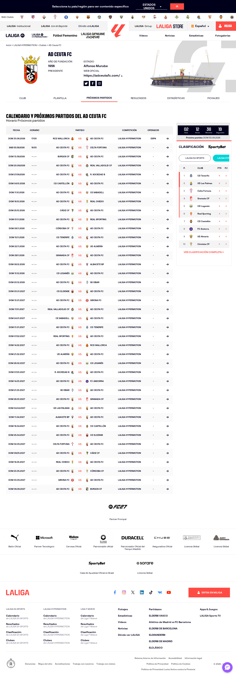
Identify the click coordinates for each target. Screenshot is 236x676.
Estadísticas (196, 35)
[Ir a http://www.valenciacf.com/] (221, 17)
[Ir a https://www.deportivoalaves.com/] (66, 17)
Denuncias (30, 664)
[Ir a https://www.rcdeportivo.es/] (154, 17)
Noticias (170, 35)
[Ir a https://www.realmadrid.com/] (187, 17)
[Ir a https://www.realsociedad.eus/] (198, 17)
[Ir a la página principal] (118, 38)
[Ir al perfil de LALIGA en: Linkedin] (142, 592)
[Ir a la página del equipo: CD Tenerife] (191, 175)
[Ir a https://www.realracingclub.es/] (132, 17)
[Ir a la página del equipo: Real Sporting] (191, 213)
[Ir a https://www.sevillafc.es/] (210, 17)
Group (143, 26)
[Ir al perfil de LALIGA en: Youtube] (169, 592)
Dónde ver (88, 26)
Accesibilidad (175, 658)
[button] (15, 35)
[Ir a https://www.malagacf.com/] (121, 17)
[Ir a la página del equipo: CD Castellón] (191, 221)
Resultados (138, 98)
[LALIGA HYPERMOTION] (40, 35)
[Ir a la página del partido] (167, 139)
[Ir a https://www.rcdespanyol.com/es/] (165, 17)
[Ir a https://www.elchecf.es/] (77, 17)
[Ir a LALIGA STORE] (170, 26)
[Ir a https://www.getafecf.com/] (99, 17)
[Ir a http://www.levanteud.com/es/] (110, 17)
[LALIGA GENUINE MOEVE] (93, 36)
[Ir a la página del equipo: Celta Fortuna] (191, 191)
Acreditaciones (62, 664)
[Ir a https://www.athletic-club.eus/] (22, 17)
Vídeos (143, 35)
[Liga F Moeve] (65, 36)
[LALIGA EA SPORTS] (15, 36)
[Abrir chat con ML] (227, 667)
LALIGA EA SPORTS (194, 158)
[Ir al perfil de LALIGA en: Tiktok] (151, 592)
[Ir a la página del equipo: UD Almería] (191, 236)
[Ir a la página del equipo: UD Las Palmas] (191, 183)
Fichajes (213, 98)
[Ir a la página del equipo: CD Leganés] (191, 206)
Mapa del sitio (45, 664)
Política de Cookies (180, 664)
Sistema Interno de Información (150, 658)
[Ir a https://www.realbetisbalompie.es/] (176, 17)
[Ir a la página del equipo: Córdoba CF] (191, 244)
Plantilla (60, 98)
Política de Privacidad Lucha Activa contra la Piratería (168, 669)
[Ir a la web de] (216, 147)
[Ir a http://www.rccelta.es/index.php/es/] (55, 17)
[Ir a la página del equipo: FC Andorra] (191, 229)
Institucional (18, 26)
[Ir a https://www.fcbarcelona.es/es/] (88, 17)
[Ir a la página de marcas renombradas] (11, 664)
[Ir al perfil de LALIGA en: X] (86, 83)
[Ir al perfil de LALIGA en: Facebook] (115, 592)
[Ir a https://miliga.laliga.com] (226, 26)
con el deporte (54, 26)
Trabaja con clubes (105, 664)
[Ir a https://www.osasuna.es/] (44, 17)
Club (22, 98)
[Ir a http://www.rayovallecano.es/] (143, 17)
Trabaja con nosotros (83, 664)
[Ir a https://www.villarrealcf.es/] (232, 17)
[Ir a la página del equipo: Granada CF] (191, 198)
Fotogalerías (222, 35)
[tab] (195, 158)
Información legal (193, 658)
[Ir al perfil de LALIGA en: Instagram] (99, 83)
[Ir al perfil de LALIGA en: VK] (160, 592)
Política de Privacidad (157, 664)
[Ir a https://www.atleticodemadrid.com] (33, 17)
